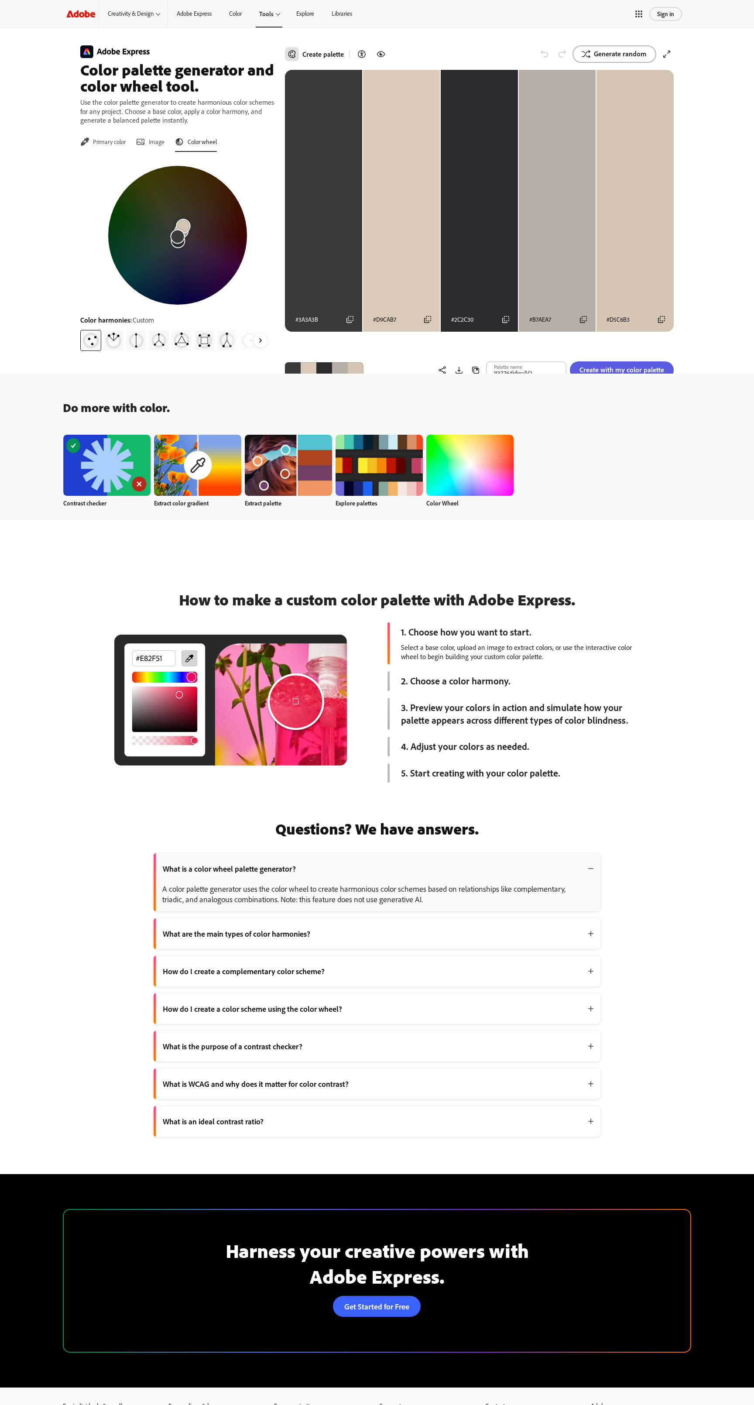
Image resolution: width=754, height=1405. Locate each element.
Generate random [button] (620, 53)
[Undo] (545, 54)
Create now (107, 465)
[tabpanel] (177, 255)
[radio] (90, 340)
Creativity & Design (131, 13)
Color (235, 13)
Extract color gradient (181, 503)
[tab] (103, 142)
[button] (639, 14)
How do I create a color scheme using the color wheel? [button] (252, 1008)
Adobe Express (194, 13)
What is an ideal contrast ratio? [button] (213, 1121)
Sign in (665, 13)
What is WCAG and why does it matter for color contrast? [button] (256, 1084)
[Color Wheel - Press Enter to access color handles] (177, 235)
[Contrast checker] (362, 54)
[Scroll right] (260, 340)
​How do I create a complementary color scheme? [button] (244, 971)
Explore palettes (356, 503)
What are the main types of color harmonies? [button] (236, 933)
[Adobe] (81, 13)
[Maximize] (667, 54)
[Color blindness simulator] (381, 54)
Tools (266, 13)
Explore (305, 13)
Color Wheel (442, 503)
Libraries (342, 13)
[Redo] (562, 54)
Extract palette (263, 503)
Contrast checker (84, 503)
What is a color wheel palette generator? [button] (229, 868)
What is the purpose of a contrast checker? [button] (232, 1046)
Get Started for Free (376, 1306)
